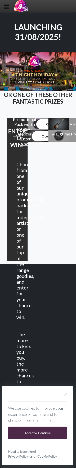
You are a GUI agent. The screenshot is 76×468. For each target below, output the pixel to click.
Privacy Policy (18, 456)
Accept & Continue (38, 433)
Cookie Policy (47, 456)
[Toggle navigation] (6, 6)
